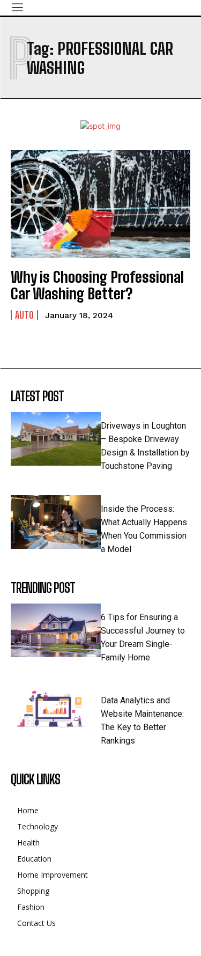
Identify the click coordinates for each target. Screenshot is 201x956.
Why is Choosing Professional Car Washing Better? (97, 285)
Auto (24, 315)
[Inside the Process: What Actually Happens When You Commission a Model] (56, 522)
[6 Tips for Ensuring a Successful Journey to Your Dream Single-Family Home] (56, 631)
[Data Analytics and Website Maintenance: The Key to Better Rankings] (56, 714)
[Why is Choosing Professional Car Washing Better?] (100, 204)
